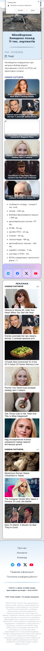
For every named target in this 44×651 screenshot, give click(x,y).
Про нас (22, 548)
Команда (22, 557)
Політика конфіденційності (22, 576)
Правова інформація (22, 572)
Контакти (22, 552)
